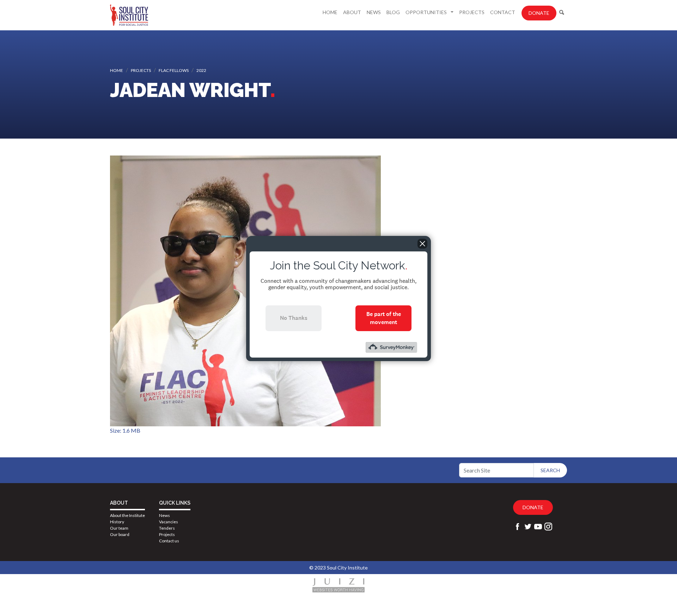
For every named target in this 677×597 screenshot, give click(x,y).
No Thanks (293, 318)
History (117, 521)
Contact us (169, 540)
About (352, 12)
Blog (393, 12)
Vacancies (168, 521)
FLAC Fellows (174, 70)
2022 (201, 70)
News (374, 12)
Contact (502, 12)
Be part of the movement (383, 317)
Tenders (167, 528)
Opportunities (426, 12)
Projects (471, 12)
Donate (539, 13)
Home (330, 12)
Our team (119, 528)
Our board (119, 534)
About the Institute (127, 515)
